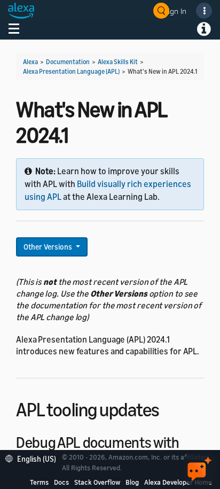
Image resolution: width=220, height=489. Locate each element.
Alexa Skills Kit (118, 62)
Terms (39, 482)
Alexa (30, 62)
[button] (33, 457)
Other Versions (48, 246)
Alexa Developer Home (178, 482)
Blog (132, 482)
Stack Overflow (97, 482)
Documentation (68, 62)
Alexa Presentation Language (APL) (71, 71)
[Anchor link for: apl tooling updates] (169, 408)
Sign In (175, 10)
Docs (61, 482)
